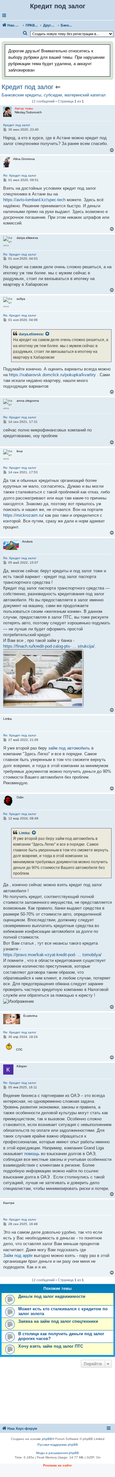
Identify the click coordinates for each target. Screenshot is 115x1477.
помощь (32, 1153)
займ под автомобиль (69, 748)
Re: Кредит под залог (19, 175)
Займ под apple (18, 1255)
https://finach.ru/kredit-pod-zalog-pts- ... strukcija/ (49, 646)
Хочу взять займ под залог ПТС (50, 1346)
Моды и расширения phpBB (57, 1453)
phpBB (47, 1439)
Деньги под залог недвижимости (51, 1296)
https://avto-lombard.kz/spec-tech (34, 199)
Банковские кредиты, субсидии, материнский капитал (54, 95)
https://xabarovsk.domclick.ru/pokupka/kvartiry (52, 374)
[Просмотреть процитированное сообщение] (47, 334)
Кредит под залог (27, 86)
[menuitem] (25, 33)
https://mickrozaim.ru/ (23, 515)
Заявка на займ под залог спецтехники (58, 1321)
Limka (24, 833)
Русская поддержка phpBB (57, 1444)
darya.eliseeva (30, 334)
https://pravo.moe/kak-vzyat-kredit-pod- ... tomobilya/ (52, 954)
